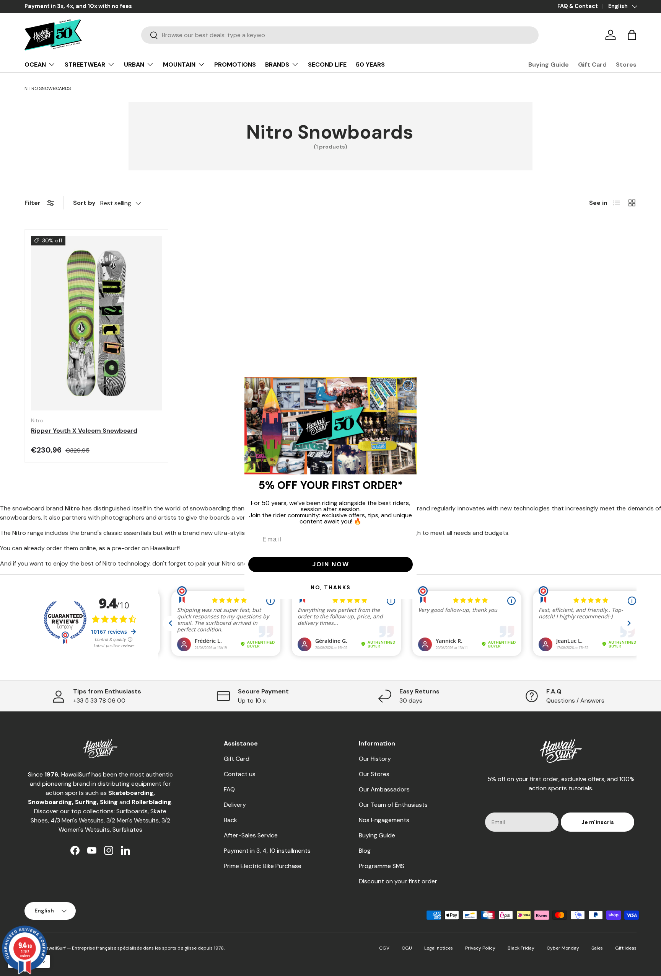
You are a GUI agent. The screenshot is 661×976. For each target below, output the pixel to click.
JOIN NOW (330, 564)
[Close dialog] (408, 385)
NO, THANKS (331, 587)
